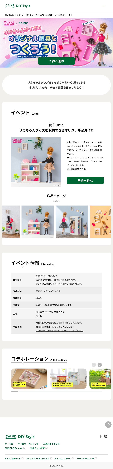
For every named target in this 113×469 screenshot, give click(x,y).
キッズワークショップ (28, 443)
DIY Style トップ (13, 14)
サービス (9, 443)
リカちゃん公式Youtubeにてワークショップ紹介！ (59, 330)
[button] (94, 365)
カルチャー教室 (37, 447)
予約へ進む (56, 61)
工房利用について (51, 443)
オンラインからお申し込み (48, 290)
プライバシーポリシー (85, 458)
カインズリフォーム (63, 458)
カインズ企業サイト (13, 458)
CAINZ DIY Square (13, 447)
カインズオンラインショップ (37, 458)
